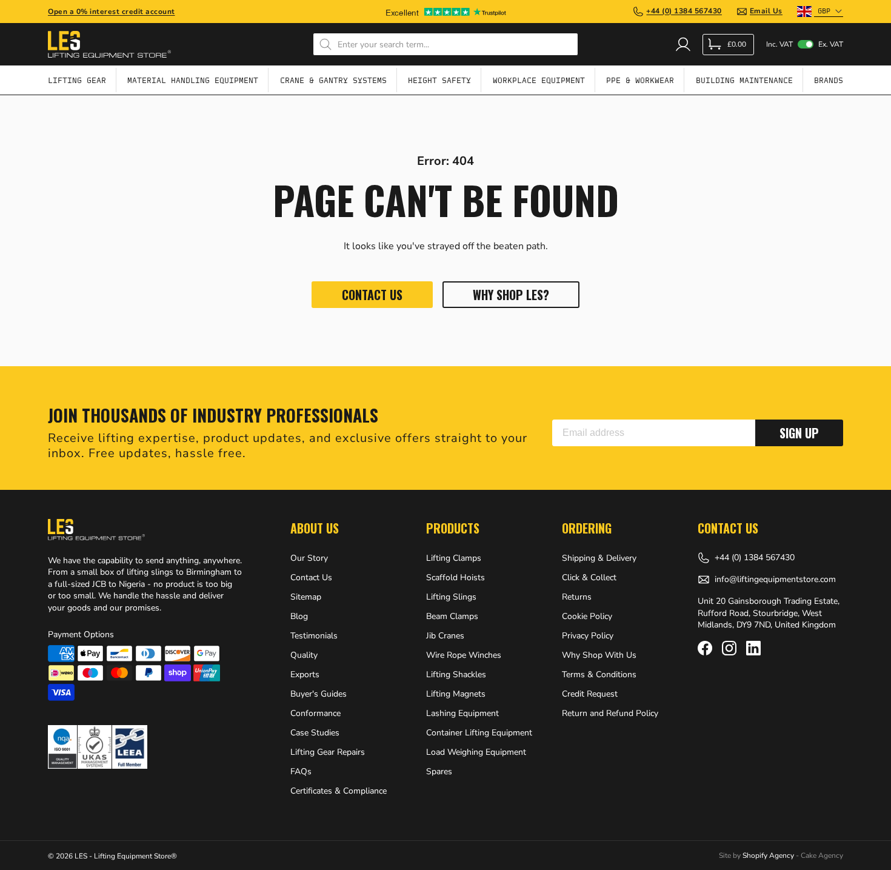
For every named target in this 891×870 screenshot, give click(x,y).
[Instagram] (729, 648)
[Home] (109, 44)
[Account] (683, 44)
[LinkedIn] (753, 648)
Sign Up (799, 433)
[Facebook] (705, 648)
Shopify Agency (768, 855)
